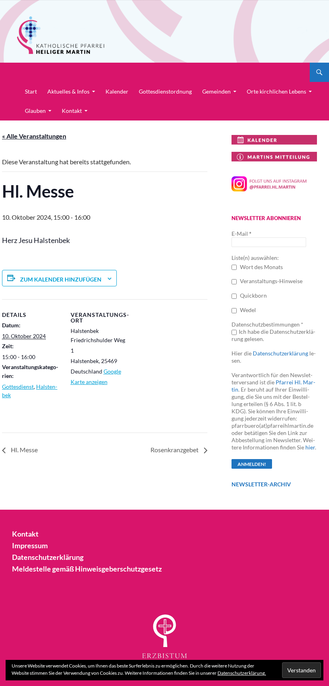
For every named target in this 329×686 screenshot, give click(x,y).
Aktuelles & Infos (68, 91)
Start (31, 91)
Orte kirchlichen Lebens (276, 91)
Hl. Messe (24, 449)
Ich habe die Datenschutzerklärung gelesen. (273, 335)
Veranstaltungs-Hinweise (271, 281)
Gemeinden (216, 91)
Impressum (30, 545)
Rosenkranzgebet (175, 449)
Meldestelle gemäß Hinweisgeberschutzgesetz (87, 568)
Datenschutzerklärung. (241, 673)
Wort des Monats (261, 266)
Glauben (35, 110)
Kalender (117, 91)
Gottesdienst (18, 386)
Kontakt (72, 110)
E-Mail (242, 233)
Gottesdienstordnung (165, 91)
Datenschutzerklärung (280, 353)
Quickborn (253, 295)
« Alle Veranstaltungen (34, 136)
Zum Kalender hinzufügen (61, 279)
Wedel (247, 309)
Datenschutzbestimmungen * (267, 324)
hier (310, 447)
